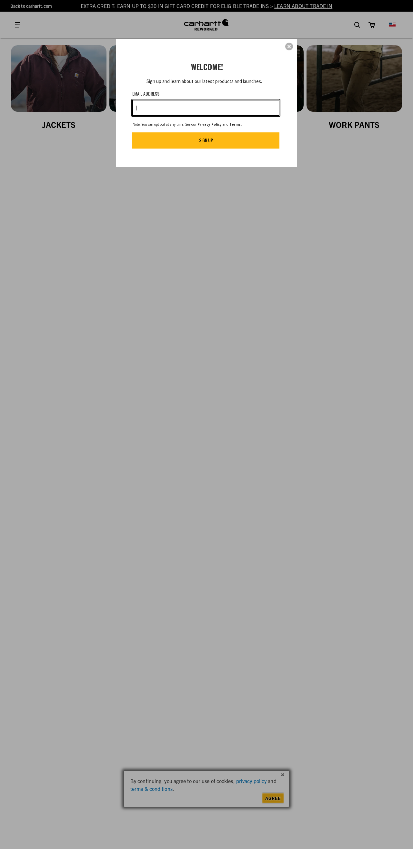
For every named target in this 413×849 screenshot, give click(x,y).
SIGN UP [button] (206, 140)
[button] (289, 46)
